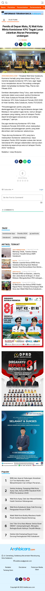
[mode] (6, 2)
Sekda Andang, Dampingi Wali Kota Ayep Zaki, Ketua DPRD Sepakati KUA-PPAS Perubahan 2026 (25, 490)
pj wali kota (34, 233)
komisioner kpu (9, 233)
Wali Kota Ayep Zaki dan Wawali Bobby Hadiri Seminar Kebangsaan (26, 500)
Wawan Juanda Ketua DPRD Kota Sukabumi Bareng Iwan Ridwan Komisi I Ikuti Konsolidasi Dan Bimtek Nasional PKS (27, 265)
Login (41, 189)
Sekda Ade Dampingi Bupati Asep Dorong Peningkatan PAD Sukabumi (24, 535)
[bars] (41, 2)
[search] (3, 2)
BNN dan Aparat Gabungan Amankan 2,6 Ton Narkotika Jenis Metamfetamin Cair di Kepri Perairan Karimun (25, 480)
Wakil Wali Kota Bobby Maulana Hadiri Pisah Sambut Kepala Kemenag (25, 516)
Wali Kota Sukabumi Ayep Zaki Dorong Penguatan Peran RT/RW (25, 508)
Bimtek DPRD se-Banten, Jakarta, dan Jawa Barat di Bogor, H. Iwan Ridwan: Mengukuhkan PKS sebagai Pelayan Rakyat (27, 276)
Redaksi (24, 40)
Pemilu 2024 (22, 233)
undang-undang (19, 237)
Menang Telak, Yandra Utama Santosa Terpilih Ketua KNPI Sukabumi (25, 254)
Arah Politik (12, 20)
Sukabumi (6, 237)
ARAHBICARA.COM (9, 76)
